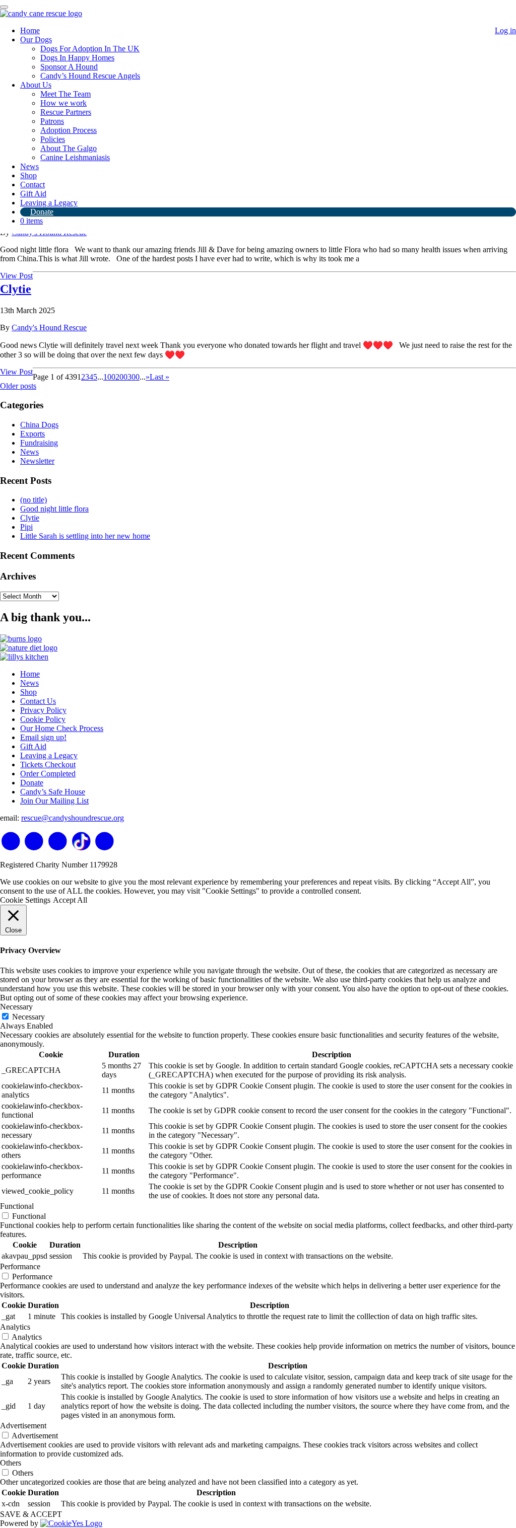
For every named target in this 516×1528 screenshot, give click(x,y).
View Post (16, 275)
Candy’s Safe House (52, 791)
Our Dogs (36, 39)
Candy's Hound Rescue (49, 327)
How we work (63, 103)
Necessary (28, 1016)
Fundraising (39, 443)
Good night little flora (54, 508)
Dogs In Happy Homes (77, 57)
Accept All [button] (70, 900)
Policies (52, 139)
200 (121, 377)
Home (30, 30)
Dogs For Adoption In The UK (90, 48)
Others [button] (10, 1463)
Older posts (18, 386)
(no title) (33, 499)
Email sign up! (43, 737)
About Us (35, 85)
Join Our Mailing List (54, 800)
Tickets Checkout (48, 764)
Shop (28, 175)
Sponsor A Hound (69, 66)
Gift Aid (33, 193)
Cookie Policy (43, 719)
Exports (32, 433)
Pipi (26, 527)
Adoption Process (68, 130)
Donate (41, 211)
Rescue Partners (65, 112)
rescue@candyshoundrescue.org (72, 818)
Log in (505, 30)
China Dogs (39, 424)
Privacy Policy (43, 710)
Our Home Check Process (61, 728)
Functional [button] (17, 1206)
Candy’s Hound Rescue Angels (90, 75)
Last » (159, 377)
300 (133, 377)
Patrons (52, 121)
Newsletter (37, 461)
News (29, 166)
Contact (32, 184)
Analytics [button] (15, 1327)
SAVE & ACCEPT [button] (31, 1514)
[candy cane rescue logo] (41, 13)
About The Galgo (68, 148)
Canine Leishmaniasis (75, 157)
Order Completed (48, 773)
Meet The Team (65, 94)
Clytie (15, 289)
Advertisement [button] (23, 1425)
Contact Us (38, 701)
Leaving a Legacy (49, 202)
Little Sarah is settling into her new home (85, 536)
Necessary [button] (16, 1006)
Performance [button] (20, 1266)
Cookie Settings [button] (25, 900)
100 (109, 377)
